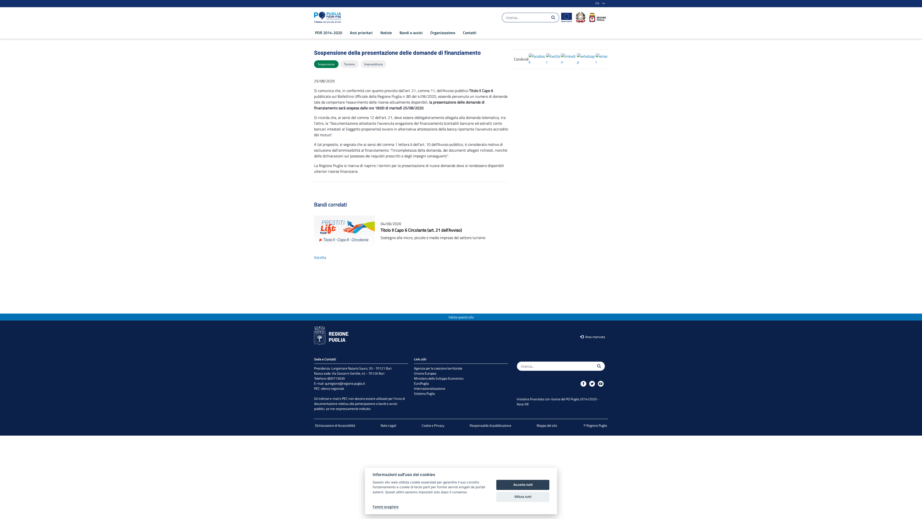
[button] (599, 3)
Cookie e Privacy (433, 425)
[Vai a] (328, 17)
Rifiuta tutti (523, 497)
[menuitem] (328, 32)
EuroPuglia (421, 383)
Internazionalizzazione (429, 388)
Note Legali (388, 425)
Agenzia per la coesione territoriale (438, 368)
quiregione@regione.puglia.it (345, 383)
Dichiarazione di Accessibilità (335, 425)
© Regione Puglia (595, 425)
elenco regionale (332, 388)
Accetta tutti (523, 485)
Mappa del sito (547, 425)
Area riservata (594, 336)
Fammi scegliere (386, 507)
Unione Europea (425, 373)
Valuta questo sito (461, 317)
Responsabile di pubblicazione (490, 425)
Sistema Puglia (424, 393)
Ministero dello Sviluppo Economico (438, 378)
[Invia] (553, 17)
